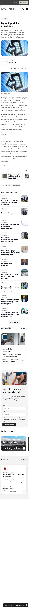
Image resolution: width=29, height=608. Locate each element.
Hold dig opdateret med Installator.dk (14, 605)
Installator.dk (12, 62)
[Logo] (8, 9)
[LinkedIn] (15, 69)
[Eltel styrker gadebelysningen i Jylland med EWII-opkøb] (14, 237)
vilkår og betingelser (18, 419)
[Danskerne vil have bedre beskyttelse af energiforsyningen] (14, 287)
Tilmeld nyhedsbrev (9, 424)
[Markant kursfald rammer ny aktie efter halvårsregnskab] (14, 224)
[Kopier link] (25, 68)
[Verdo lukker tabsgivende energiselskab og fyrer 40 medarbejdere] (14, 300)
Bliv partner (23, 2)
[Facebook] (12, 69)
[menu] (27, 9)
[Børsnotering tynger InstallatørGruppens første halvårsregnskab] (14, 251)
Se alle (23, 328)
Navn (3, 405)
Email (3, 411)
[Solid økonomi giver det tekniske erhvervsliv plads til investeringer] (14, 312)
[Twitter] (19, 69)
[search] (23, 9)
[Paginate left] (2, 348)
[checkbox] (3, 419)
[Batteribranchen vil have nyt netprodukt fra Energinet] (14, 274)
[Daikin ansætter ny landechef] (14, 263)
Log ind (15, 2)
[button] (26, 170)
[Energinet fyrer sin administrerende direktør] (14, 212)
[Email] (22, 69)
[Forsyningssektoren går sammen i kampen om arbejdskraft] (14, 200)
